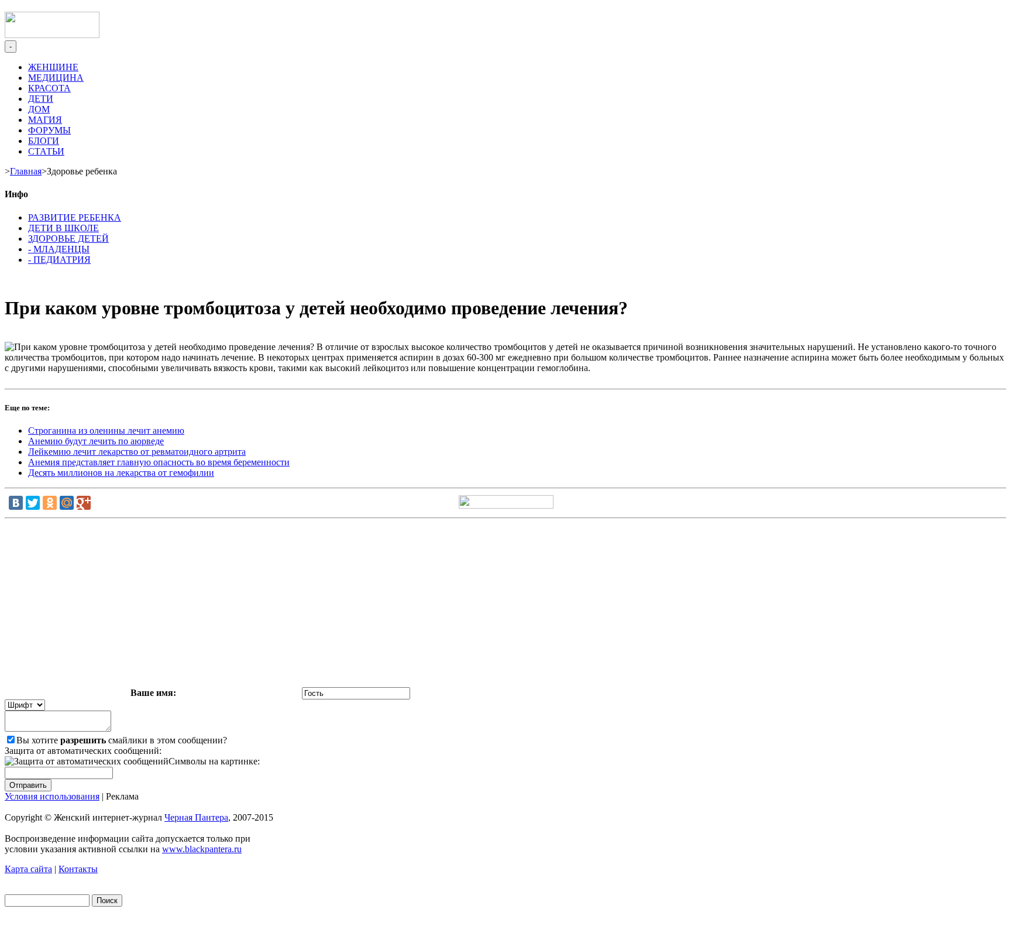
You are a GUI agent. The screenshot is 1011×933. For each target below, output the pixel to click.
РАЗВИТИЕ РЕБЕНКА (74, 217)
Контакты (78, 869)
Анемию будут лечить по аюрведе (96, 441)
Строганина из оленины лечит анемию (106, 430)
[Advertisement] (505, 605)
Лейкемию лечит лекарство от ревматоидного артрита (137, 452)
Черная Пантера (196, 817)
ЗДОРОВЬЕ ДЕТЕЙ (68, 238)
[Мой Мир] (67, 503)
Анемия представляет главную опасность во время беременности (159, 462)
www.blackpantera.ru (202, 849)
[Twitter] (33, 503)
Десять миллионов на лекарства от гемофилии (121, 473)
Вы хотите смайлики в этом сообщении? (121, 740)
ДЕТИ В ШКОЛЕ (63, 228)
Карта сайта (28, 869)
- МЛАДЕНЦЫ (59, 249)
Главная (26, 171)
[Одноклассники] (50, 503)
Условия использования (52, 796)
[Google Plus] (84, 503)
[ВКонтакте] (16, 503)
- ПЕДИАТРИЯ (59, 260)
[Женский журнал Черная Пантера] (52, 35)
